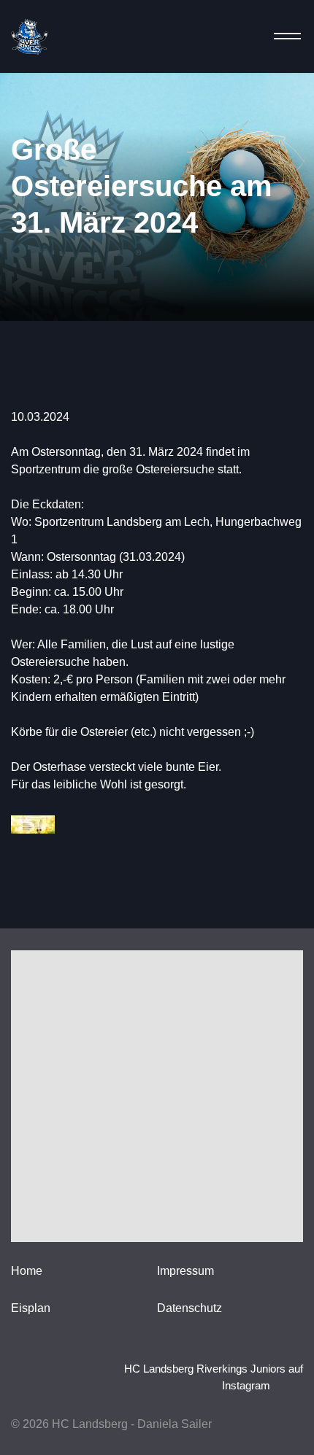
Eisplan (30, 1308)
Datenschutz (189, 1308)
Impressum (185, 1271)
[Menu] (283, 36)
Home (26, 1271)
